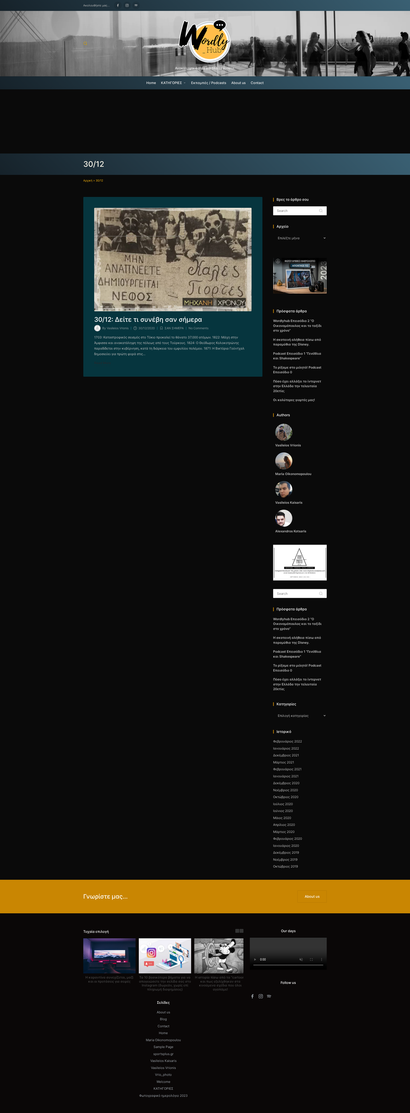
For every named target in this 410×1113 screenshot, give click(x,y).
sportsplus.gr (163, 1054)
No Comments (198, 328)
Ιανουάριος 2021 (286, 776)
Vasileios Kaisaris (163, 1061)
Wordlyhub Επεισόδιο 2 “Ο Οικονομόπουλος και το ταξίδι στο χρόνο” (297, 325)
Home (163, 1033)
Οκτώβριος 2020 (285, 797)
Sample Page (163, 1047)
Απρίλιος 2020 (284, 825)
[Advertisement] (205, 121)
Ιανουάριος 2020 (286, 846)
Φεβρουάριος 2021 (287, 769)
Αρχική (87, 180)
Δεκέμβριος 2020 (286, 783)
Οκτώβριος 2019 (285, 866)
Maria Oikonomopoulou (163, 1040)
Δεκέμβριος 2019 (286, 852)
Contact (163, 1026)
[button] (321, 210)
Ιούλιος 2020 (283, 804)
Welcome (163, 1082)
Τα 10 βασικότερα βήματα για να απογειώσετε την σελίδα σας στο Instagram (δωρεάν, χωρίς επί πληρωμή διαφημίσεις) (165, 983)
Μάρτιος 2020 (283, 832)
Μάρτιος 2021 (283, 762)
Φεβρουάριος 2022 (287, 741)
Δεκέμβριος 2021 (286, 755)
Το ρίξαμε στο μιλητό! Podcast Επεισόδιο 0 (297, 369)
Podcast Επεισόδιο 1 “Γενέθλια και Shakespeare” (297, 355)
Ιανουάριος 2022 (286, 748)
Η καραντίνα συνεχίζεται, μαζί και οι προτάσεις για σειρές (109, 979)
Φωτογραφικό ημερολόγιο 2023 (163, 1096)
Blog (163, 1019)
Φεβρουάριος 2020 (287, 839)
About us (163, 1012)
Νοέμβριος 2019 (285, 860)
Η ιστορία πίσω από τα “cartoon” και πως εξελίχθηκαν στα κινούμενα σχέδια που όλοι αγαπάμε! (220, 983)
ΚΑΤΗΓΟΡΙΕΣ (163, 1088)
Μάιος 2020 (282, 818)
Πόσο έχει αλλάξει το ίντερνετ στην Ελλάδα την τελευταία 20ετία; (297, 386)
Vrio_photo (163, 1075)
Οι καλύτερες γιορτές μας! (294, 400)
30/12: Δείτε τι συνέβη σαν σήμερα (148, 319)
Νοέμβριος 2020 (285, 790)
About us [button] (312, 896)
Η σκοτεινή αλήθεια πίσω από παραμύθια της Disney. (297, 342)
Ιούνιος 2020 (283, 811)
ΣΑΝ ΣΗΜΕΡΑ (174, 328)
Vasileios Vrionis (163, 1068)
